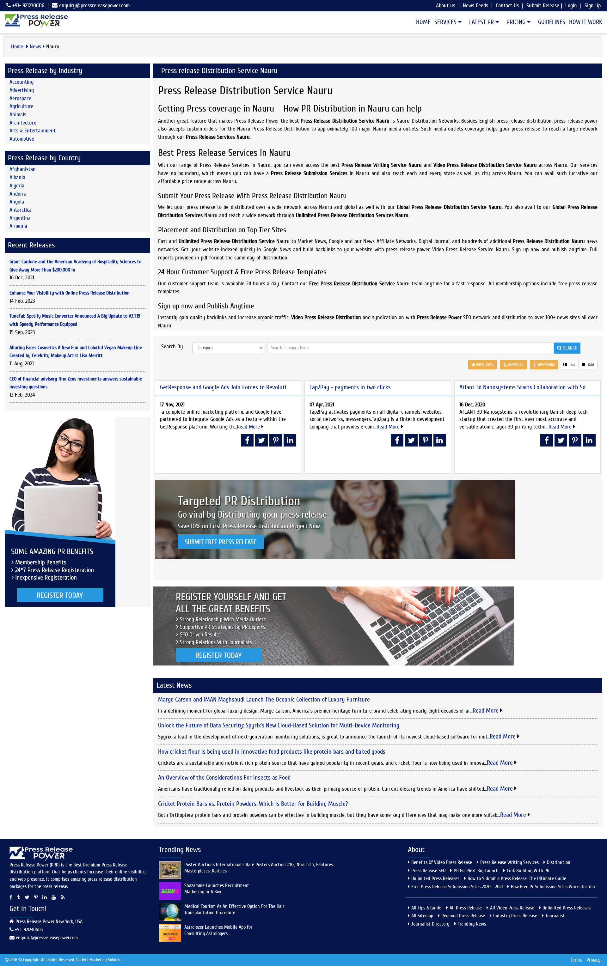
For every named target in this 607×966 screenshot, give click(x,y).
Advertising (21, 90)
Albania (17, 177)
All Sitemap (422, 916)
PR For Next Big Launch (476, 870)
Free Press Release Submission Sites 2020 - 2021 (457, 887)
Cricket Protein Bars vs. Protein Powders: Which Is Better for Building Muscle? (253, 803)
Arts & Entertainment (32, 130)
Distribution (558, 862)
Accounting (21, 82)
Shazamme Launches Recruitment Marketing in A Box (216, 889)
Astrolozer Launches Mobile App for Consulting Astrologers (218, 930)
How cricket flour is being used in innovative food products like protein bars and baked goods (271, 751)
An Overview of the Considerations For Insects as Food (224, 777)
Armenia (18, 226)
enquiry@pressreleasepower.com (94, 5)
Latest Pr (482, 22)
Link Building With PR (528, 870)
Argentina (20, 218)
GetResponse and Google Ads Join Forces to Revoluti (223, 387)
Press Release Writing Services (509, 862)
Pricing (516, 22)
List (572, 364)
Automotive (21, 139)
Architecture (22, 122)
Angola (16, 201)
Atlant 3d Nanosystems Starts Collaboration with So (522, 387)
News (35, 46)
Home (423, 22)
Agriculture (21, 106)
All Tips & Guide (426, 908)
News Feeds (475, 5)
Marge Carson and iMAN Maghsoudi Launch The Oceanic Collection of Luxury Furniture (264, 699)
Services (446, 22)
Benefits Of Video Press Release (441, 862)
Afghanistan (22, 169)
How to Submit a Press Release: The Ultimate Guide (517, 878)
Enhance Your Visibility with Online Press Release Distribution (69, 293)
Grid (590, 364)
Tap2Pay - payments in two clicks (350, 387)
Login (571, 5)
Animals (17, 114)
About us (445, 5)
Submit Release (542, 5)
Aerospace (20, 98)
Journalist (555, 916)
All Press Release (466, 908)
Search (569, 348)
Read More (249, 426)
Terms (576, 960)
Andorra (18, 194)
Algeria (16, 185)
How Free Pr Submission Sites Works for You (553, 887)
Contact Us (507, 5)
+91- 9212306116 (27, 5)
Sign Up (593, 5)
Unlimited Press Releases (435, 878)
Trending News (472, 924)
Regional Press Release (463, 916)
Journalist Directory (430, 924)
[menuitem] (421, 22)
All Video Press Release (512, 908)
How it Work (585, 22)
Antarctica (20, 210)
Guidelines (551, 22)
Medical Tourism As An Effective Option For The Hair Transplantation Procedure (234, 909)
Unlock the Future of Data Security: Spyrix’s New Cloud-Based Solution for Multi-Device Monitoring (278, 725)
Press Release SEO (428, 870)
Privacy (593, 960)
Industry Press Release (515, 916)
